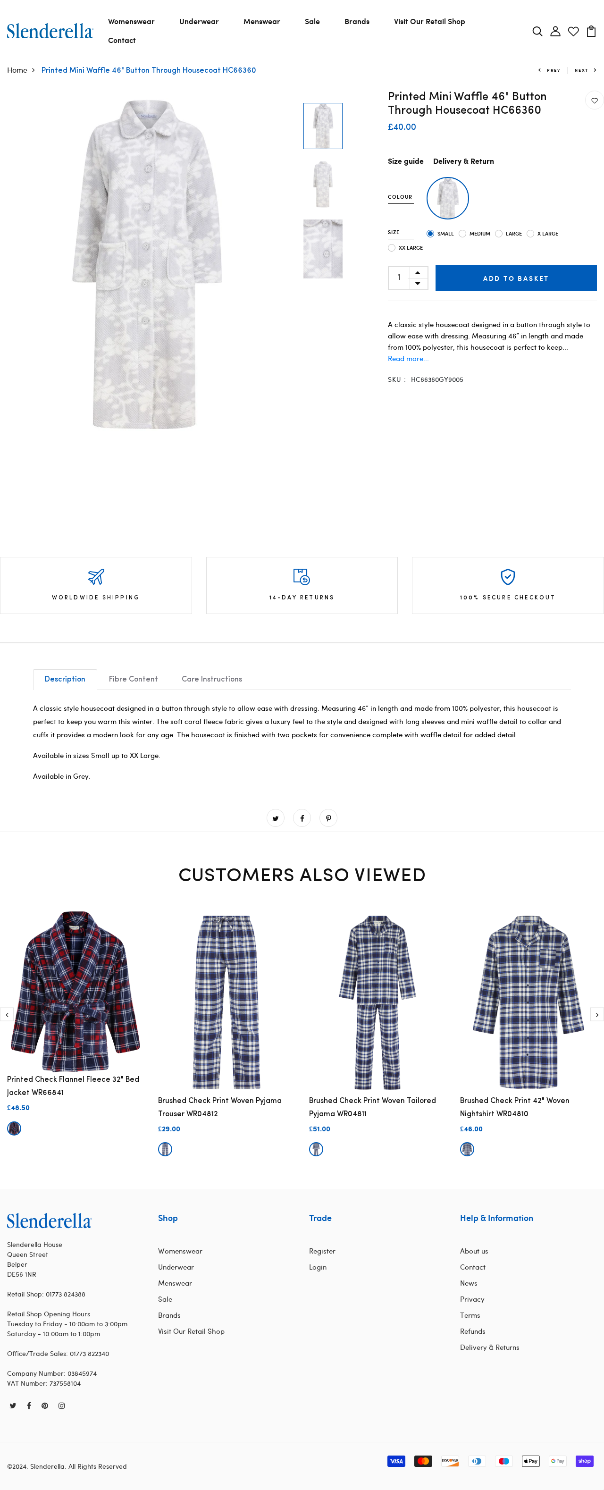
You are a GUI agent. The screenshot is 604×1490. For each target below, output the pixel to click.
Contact (122, 39)
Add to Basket (516, 278)
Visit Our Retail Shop (429, 21)
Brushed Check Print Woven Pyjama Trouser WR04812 (220, 1107)
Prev (554, 70)
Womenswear (131, 21)
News (469, 1283)
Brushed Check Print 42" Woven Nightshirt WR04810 (515, 1107)
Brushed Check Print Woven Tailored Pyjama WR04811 (372, 1107)
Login (318, 1266)
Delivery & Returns (490, 1347)
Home (17, 70)
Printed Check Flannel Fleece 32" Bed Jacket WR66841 (73, 1086)
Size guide (406, 162)
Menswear (261, 21)
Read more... (408, 358)
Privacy (472, 1299)
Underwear (199, 21)
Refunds (473, 1331)
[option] (147, 264)
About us (474, 1250)
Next (581, 70)
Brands (356, 21)
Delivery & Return (463, 162)
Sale (312, 21)
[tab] (65, 679)
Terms (470, 1315)
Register (322, 1250)
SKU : (397, 379)
